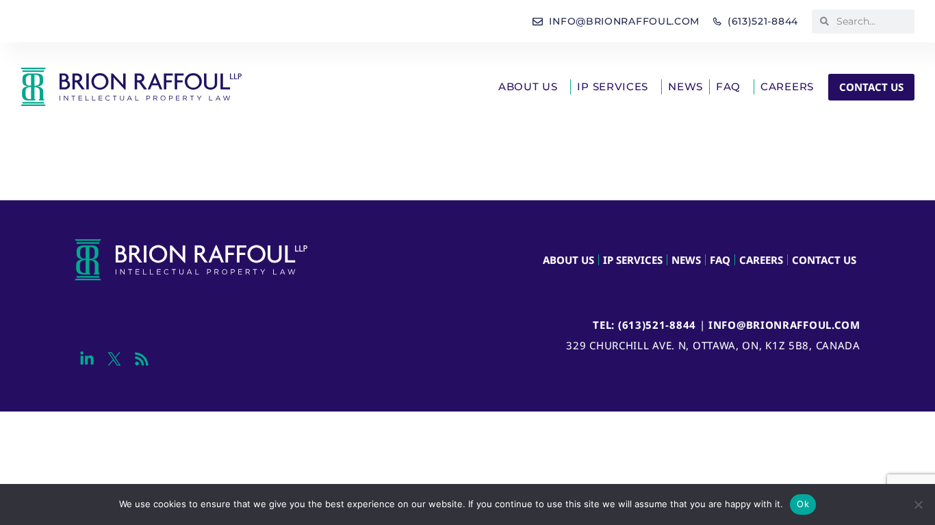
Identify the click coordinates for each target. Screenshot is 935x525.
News (685, 86)
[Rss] (141, 359)
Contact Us (824, 260)
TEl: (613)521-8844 (644, 325)
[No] (918, 504)
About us (528, 86)
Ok (803, 503)
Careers (787, 86)
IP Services (612, 86)
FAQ (728, 86)
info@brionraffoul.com (784, 325)
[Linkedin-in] (87, 359)
